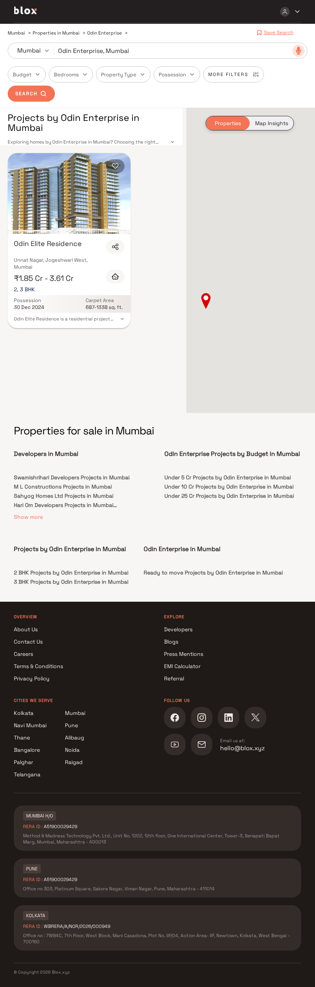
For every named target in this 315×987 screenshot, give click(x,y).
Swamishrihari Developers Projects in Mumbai (71, 477)
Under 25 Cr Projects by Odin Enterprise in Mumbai (229, 495)
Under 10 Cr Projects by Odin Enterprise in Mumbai (228, 486)
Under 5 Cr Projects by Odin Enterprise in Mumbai (227, 477)
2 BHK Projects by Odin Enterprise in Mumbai (71, 572)
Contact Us (28, 641)
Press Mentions (183, 653)
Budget (22, 74)
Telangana (27, 774)
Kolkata (23, 713)
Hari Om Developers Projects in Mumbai (63, 505)
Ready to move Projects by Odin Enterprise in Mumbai (213, 572)
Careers (23, 653)
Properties (228, 123)
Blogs (171, 641)
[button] (206, 301)
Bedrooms (66, 74)
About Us (26, 629)
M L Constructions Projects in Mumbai (63, 486)
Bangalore (27, 749)
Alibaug (74, 737)
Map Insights (271, 123)
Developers (178, 629)
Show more (28, 516)
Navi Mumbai (30, 725)
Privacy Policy (32, 678)
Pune (71, 725)
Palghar (23, 762)
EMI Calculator (182, 666)
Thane (22, 737)
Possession (172, 74)
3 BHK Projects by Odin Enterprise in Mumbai (71, 581)
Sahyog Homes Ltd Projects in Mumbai (63, 495)
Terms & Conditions (38, 666)
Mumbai (75, 713)
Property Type (118, 74)
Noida (72, 749)
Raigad (74, 762)
